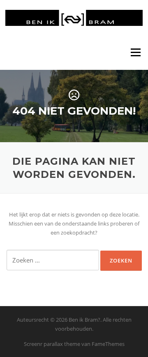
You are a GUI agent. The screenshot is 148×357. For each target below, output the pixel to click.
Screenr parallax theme (52, 344)
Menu (135, 52)
